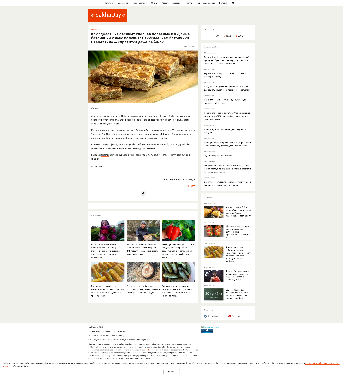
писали (105, 154)
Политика (109, 3)
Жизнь (154, 3)
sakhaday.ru (151, 350)
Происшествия (140, 3)
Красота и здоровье (171, 3)
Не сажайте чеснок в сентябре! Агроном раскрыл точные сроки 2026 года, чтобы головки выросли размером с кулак (227, 116)
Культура (189, 3)
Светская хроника (206, 3)
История (223, 3)
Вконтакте (213, 316)
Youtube (236, 316)
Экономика (123, 3)
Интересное (95, 29)
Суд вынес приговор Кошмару (218, 155)
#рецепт (191, 185)
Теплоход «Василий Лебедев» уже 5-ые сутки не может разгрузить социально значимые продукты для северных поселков (227, 168)
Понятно (172, 372)
